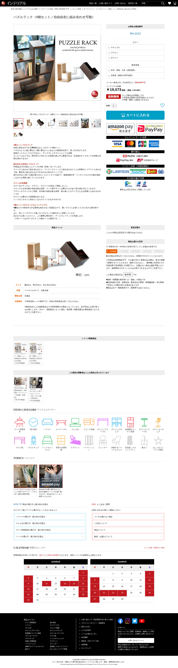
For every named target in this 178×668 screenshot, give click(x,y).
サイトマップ (86, 648)
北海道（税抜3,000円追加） (122, 75)
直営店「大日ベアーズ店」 (90, 641)
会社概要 (84, 637)
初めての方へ (86, 627)
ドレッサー (102, 448)
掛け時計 (33, 429)
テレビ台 (75, 429)
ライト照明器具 (19, 430)
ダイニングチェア (116, 430)
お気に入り (169, 3)
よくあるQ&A (86, 630)
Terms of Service (109, 664)
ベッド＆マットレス (47, 449)
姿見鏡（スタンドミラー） (130, 449)
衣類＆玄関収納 (61, 449)
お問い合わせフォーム (136, 640)
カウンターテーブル (144, 430)
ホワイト (114, 58)
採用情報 (84, 645)
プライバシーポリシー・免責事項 (93, 623)
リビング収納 (89, 429)
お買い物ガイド (105, 3)
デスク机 (19, 448)
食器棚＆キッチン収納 (130, 430)
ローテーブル (61, 429)
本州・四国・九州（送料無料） (123, 70)
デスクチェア (33, 448)
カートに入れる (138, 115)
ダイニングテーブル (102, 430)
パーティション (89, 449)
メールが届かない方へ (89, 634)
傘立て (144, 448)
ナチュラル (115, 47)
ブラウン (114, 53)
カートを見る (175, 3)
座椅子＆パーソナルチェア (116, 449)
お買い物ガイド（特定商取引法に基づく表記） (97, 619)
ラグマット (75, 448)
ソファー (47, 429)
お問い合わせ (120, 3)
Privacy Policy (97, 664)
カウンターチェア (158, 430)
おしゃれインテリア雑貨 (158, 449)
